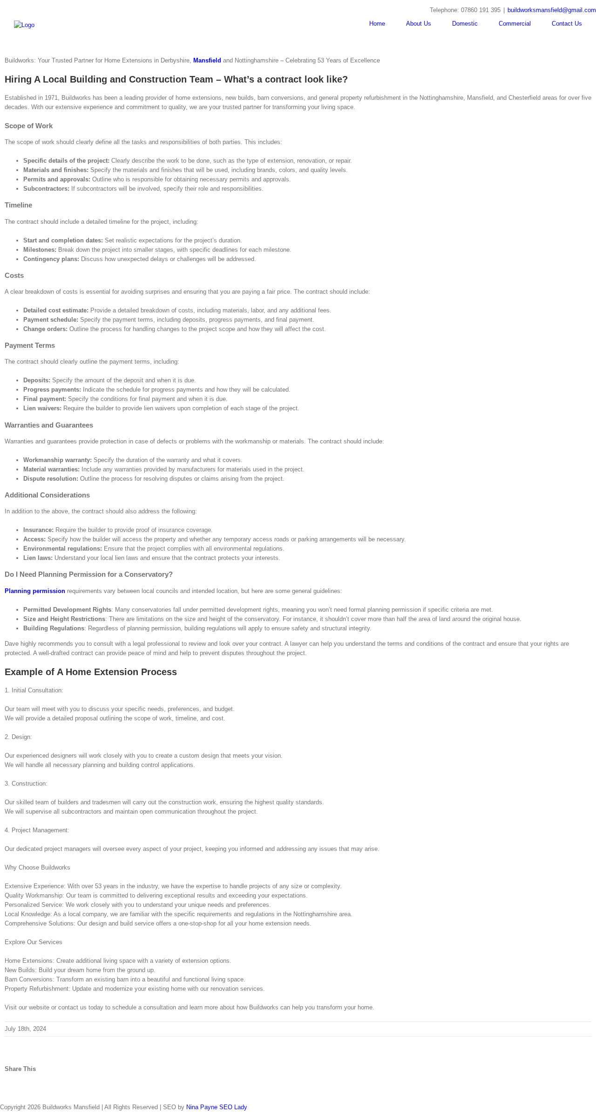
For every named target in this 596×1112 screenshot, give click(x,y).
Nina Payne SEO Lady (216, 1107)
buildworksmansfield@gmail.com (552, 10)
